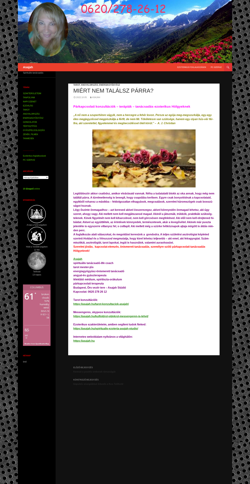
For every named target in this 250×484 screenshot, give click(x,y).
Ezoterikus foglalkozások (191, 67)
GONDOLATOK (30, 122)
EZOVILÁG (28, 106)
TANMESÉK (28, 138)
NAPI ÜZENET (29, 101)
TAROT (76, 85)
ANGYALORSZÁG (89, 85)
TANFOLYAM (29, 97)
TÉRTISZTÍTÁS (30, 126)
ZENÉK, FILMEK (30, 134)
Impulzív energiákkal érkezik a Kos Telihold (98, 382)
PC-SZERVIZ (216, 67)
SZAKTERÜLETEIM (32, 93)
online (31, 189)
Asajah (28, 67)
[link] (77, 259)
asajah (96, 97)
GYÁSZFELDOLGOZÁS (34, 130)
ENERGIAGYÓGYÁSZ (109, 85)
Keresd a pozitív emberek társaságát (94, 369)
